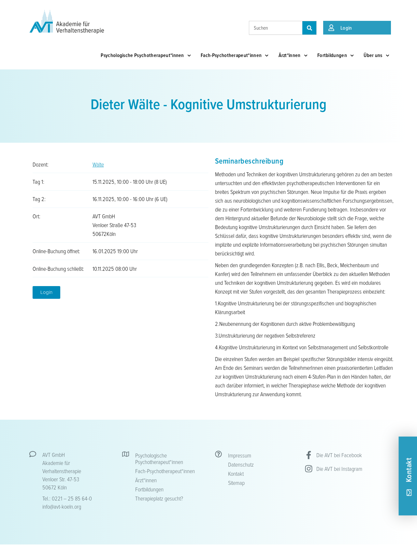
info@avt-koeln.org (61, 506)
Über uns (373, 55)
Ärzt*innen (290, 55)
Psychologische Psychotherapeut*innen (142, 55)
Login (346, 27)
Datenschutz (241, 464)
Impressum (239, 455)
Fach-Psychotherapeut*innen (231, 55)
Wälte (98, 164)
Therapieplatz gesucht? (159, 498)
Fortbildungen (332, 55)
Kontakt (236, 473)
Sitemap (236, 482)
